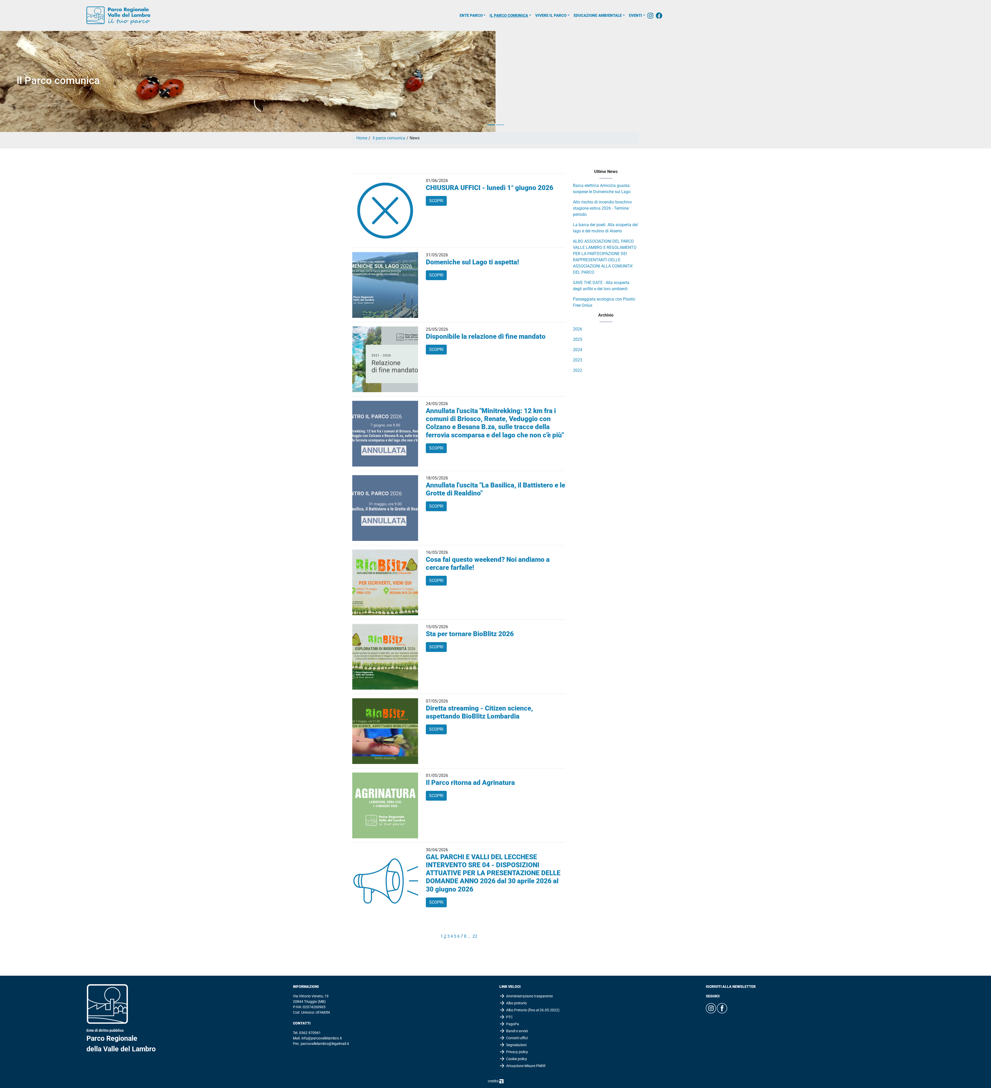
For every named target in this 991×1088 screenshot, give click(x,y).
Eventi (635, 15)
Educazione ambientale (598, 15)
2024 (577, 349)
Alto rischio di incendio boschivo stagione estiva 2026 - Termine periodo (602, 208)
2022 (577, 370)
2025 (577, 339)
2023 (577, 360)
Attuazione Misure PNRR (526, 1066)
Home (361, 138)
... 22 (472, 936)
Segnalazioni (516, 1045)
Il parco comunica (509, 15)
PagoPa (512, 1024)
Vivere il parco (550, 15)
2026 (577, 329)
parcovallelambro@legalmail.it (325, 1044)
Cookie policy (516, 1059)
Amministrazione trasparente (529, 996)
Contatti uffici (517, 1038)
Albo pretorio (516, 1003)
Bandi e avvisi (517, 1031)
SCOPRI (436, 200)
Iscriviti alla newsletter (731, 986)
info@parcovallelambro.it (321, 1038)
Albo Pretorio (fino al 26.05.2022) (533, 1010)
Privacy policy (517, 1052)
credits (493, 1081)
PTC (509, 1017)
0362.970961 (310, 1033)
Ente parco (471, 15)
